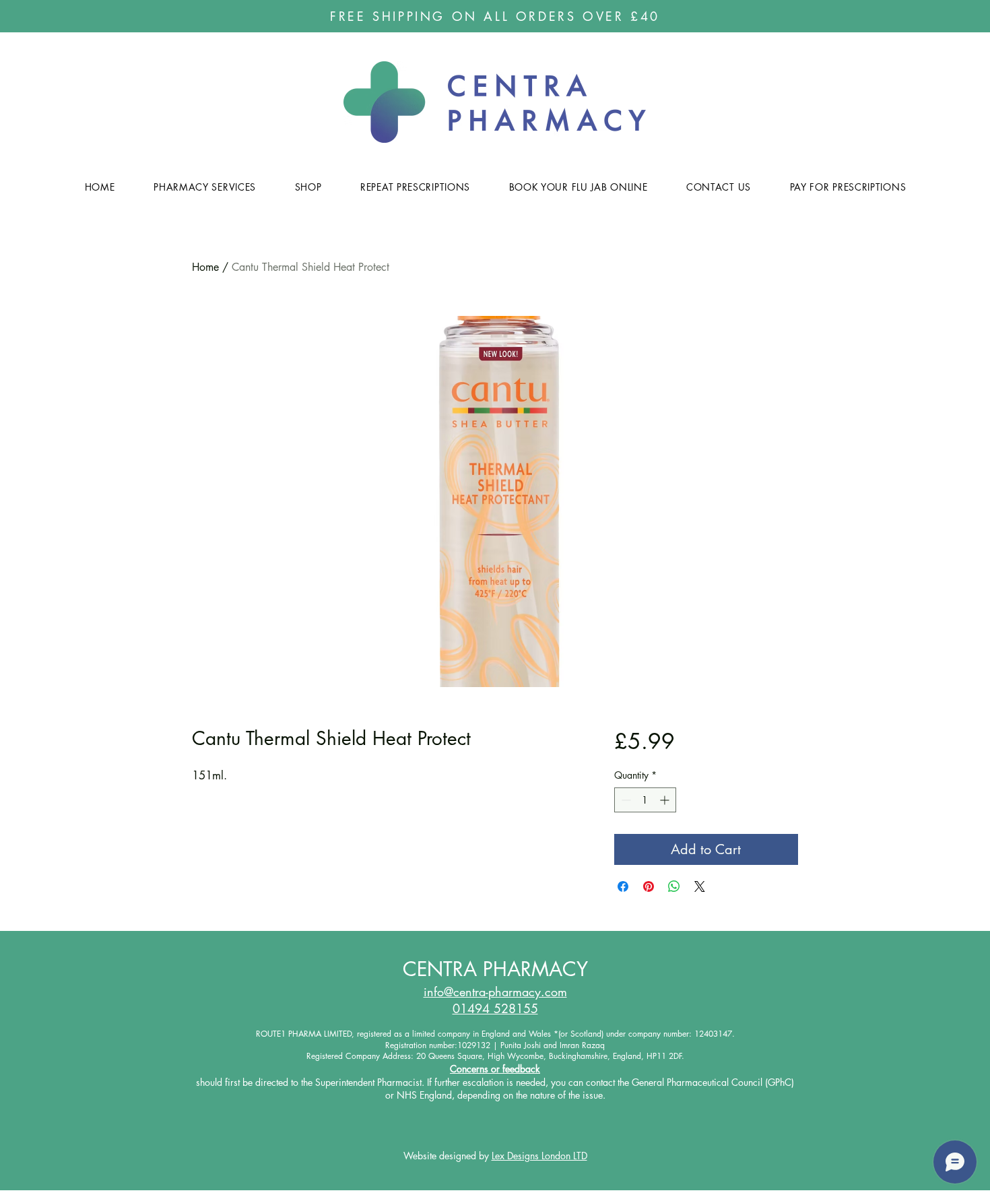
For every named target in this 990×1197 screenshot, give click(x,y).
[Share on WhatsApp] (674, 886)
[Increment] (665, 800)
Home (205, 267)
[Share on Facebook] (623, 886)
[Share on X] (700, 886)
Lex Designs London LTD (539, 1155)
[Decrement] (624, 800)
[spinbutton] (645, 800)
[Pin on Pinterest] (648, 886)
